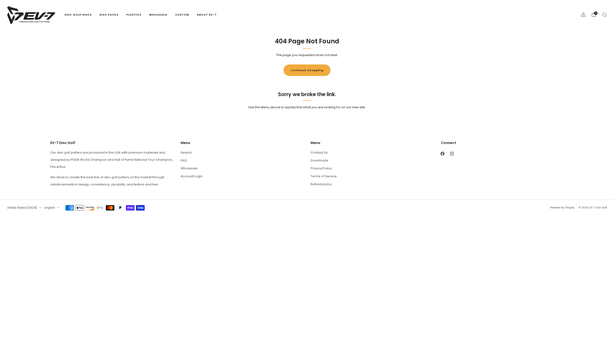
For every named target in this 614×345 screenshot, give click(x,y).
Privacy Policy (321, 168)
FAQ (184, 160)
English (50, 208)
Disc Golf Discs (78, 15)
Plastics (133, 15)
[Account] (583, 14)
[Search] (604, 14)
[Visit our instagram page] (452, 153)
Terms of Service (324, 176)
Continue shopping (307, 70)
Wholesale (158, 15)
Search (186, 152)
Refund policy (321, 184)
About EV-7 (207, 15)
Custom (182, 15)
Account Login (191, 176)
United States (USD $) (22, 208)
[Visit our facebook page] (442, 153)
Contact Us (319, 152)
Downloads (319, 160)
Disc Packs (109, 15)
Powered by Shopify (562, 207)
